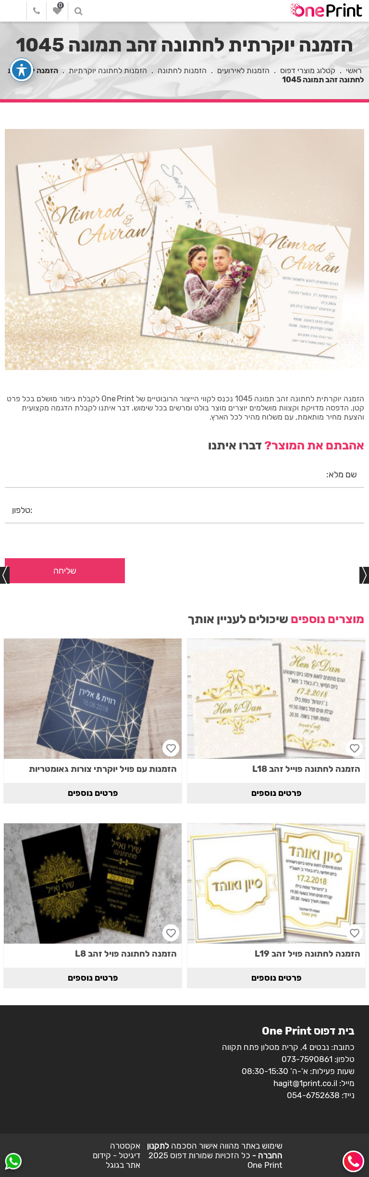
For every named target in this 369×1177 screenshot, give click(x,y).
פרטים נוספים (276, 793)
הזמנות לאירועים (243, 70)
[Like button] (354, 748)
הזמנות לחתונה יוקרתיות (108, 70)
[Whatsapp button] (13, 1162)
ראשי (354, 70)
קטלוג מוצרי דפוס (307, 70)
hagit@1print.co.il (305, 1083)
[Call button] (353, 1161)
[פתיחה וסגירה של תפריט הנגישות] (21, 69)
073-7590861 (307, 1059)
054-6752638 (313, 1095)
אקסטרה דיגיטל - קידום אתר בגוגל (116, 1155)
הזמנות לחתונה (182, 70)
